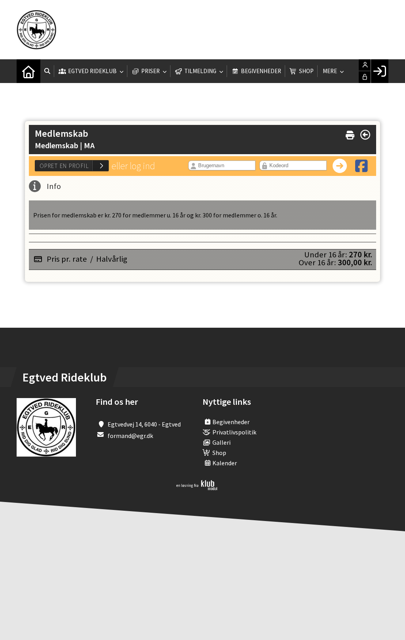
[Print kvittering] (350, 133)
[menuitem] (28, 71)
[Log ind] (379, 71)
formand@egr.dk (130, 436)
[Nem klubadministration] (196, 488)
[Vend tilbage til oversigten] (365, 135)
